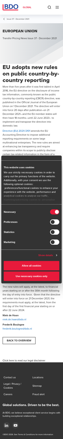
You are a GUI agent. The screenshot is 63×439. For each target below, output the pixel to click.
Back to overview (19, 340)
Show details (45, 255)
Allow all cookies (31, 265)
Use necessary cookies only (31, 276)
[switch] (54, 221)
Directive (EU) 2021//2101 (16, 131)
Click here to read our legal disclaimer (24, 360)
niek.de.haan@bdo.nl (14, 319)
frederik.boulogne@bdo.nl (17, 328)
